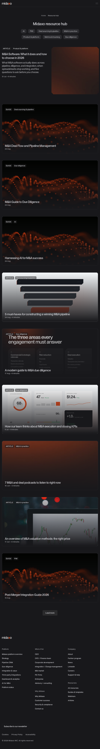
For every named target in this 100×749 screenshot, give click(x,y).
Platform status (8, 686)
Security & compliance (44, 704)
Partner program (74, 657)
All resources (73, 687)
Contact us (39, 708)
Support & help (74, 674)
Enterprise (39, 678)
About (70, 653)
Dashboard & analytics (11, 678)
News (70, 662)
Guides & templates (75, 691)
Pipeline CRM (7, 662)
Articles (71, 700)
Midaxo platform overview (12, 653)
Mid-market (39, 670)
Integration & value (9, 670)
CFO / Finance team (43, 657)
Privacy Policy (17, 734)
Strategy (5, 657)
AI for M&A (6, 682)
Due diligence (7, 666)
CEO (37, 653)
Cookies (5, 734)
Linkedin (71, 666)
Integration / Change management (48, 666)
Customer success (42, 700)
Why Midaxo (40, 695)
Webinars (71, 695)
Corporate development (44, 662)
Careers (71, 670)
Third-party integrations (11, 674)
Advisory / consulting (43, 682)
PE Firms (38, 674)
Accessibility (30, 734)
